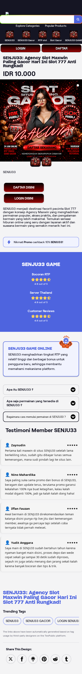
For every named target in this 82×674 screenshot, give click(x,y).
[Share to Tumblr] (66, 658)
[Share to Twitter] (11, 658)
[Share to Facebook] (22, 658)
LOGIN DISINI (24, 198)
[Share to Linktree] (33, 658)
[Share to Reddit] (55, 658)
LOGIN (20, 48)
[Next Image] (79, 121)
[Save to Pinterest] (44, 658)
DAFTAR (61, 48)
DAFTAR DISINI (23, 187)
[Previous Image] (3, 121)
